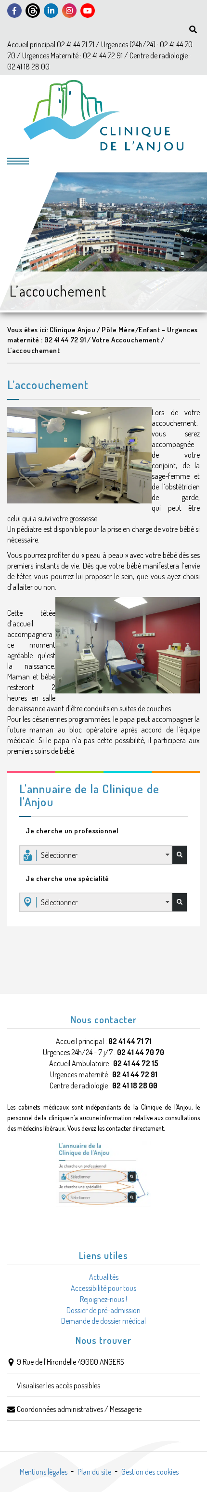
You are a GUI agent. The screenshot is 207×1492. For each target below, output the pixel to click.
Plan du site (94, 1472)
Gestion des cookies (150, 1472)
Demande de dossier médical (103, 1321)
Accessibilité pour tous (103, 1288)
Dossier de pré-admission (103, 1310)
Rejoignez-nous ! (103, 1299)
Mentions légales (43, 1472)
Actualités (103, 1277)
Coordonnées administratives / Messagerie (79, 1409)
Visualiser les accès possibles (58, 1385)
